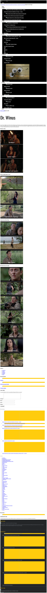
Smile (3, 499)
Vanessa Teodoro (5, 507)
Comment (2, 398)
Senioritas (1, 380)
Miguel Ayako (4, 485)
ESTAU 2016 (6, 42)
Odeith (3, 491)
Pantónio (3, 493)
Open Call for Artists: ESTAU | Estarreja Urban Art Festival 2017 (14, 15)
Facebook (3, 370)
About (3, 2)
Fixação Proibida (5, 475)
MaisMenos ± (4, 482)
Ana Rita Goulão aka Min (6, 460)
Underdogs (5, 49)
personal (3, 110)
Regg (3, 497)
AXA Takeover (6, 33)
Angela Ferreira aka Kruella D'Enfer (7, 461)
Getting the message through (4, 384)
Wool (5, 52)
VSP (4, 51)
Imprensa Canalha (5, 477)
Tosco (3, 504)
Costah (3, 468)
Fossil (3, 476)
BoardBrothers (4, 462)
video (3, 95)
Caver (3, 466)
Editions (3, 82)
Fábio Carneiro (4, 472)
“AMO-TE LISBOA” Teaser (8, 107)
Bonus (3, 463)
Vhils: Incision (6, 103)
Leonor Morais (4, 481)
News (3, 6)
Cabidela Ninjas (4, 465)
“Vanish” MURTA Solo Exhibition (7, 585)
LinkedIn (3, 373)
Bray (3, 464)
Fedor (3, 473)
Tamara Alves (4, 502)
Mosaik (3, 488)
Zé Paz (3, 509)
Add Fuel (3, 457)
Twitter (3, 371)
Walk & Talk (6, 53)
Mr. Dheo (3, 489)
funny (1, 110)
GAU (4, 48)
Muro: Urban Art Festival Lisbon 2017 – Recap (11, 38)
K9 (2, 480)
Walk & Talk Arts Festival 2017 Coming (8, 440)
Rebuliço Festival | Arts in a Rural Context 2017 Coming (12, 19)
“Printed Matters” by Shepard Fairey (9, 25)
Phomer (3, 495)
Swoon (3, 501)
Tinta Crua (4, 503)
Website (1, 404)
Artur (5, 47)
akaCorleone (4, 458)
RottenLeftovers (4, 498)
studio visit (4, 54)
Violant (3, 508)
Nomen (3, 490)
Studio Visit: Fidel (6, 81)
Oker (3, 492)
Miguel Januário (4, 486)
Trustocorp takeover (3, 388)
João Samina (4, 479)
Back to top (2, 592)
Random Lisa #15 (6, 94)
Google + (3, 372)
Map (2, 108)
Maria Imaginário (5, 483)
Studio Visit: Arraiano (7, 58)
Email (3, 374)
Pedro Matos (4, 494)
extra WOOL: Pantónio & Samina (9, 46)
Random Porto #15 (7, 90)
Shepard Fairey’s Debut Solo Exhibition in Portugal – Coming (13, 11)
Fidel (3, 474)
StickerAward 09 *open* (3, 516)
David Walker (4, 469)
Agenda (3, 7)
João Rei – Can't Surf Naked (6, 478)
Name (1, 400)
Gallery (3, 21)
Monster (3, 487)
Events (3, 34)
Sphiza (3, 500)
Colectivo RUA (4, 467)
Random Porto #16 (7, 86)
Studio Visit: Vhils (6, 62)
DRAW (3, 470)
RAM (3, 496)
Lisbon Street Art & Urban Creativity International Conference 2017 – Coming (14, 453)
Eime (3, 471)
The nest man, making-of (8, 99)
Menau (3, 484)
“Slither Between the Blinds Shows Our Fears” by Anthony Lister (14, 29)
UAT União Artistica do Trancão (7, 505)
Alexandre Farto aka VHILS (6, 459)
